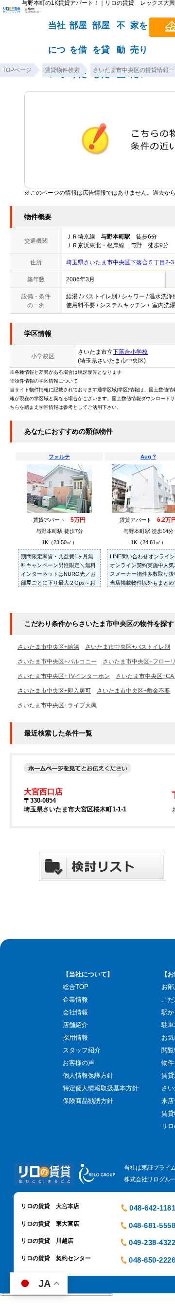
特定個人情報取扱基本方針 (101, 1088)
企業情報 (75, 999)
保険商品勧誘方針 (88, 1100)
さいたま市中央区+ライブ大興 (57, 705)
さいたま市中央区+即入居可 (54, 690)
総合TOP (75, 987)
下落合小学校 (130, 352)
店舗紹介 (75, 1025)
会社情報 (75, 1012)
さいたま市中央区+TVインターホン (64, 676)
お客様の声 (78, 1062)
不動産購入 (121, 29)
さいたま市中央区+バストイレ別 (127, 646)
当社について (57, 29)
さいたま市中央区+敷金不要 (133, 690)
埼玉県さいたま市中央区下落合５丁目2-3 (120, 262)
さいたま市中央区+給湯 (48, 646)
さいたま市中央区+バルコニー (57, 661)
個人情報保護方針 (88, 1075)
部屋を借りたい (78, 29)
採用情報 (75, 1037)
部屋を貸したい (101, 29)
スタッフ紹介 (82, 1050)
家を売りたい (139, 29)
